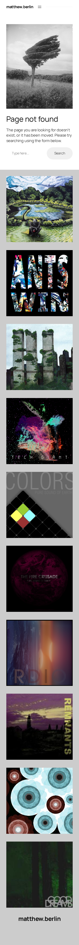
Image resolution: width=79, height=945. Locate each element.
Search (59, 153)
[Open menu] (39, 6)
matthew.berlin (19, 6)
